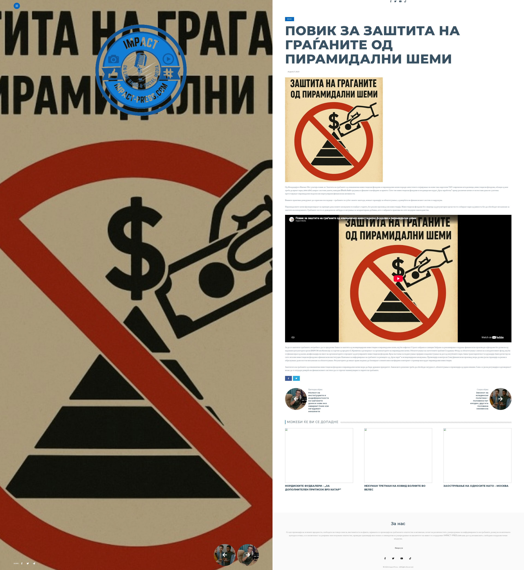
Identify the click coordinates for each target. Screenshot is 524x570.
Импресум (399, 548)
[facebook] (22, 563)
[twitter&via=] (28, 563)
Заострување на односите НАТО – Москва (475, 485)
